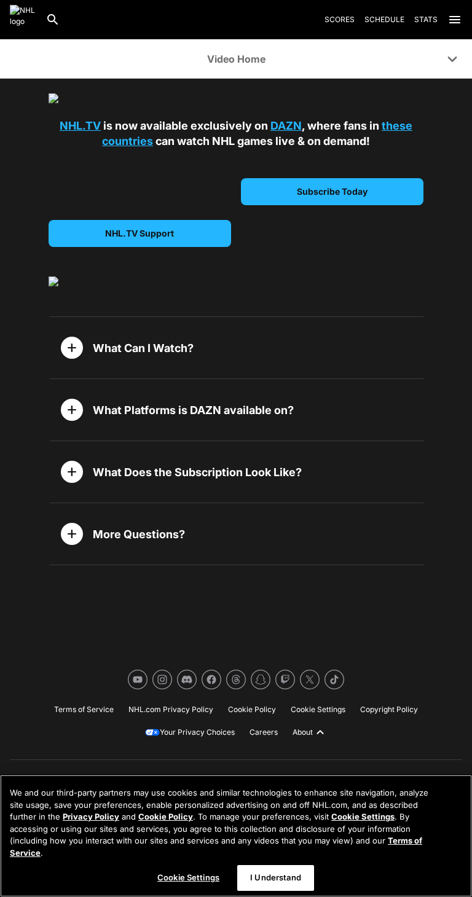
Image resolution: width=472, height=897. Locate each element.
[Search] (52, 19)
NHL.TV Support (139, 233)
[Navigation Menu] (454, 19)
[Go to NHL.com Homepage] (23, 19)
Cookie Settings (363, 816)
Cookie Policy (165, 816)
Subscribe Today (332, 191)
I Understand (275, 877)
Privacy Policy (91, 816)
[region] (236, 836)
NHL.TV (80, 125)
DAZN (286, 125)
